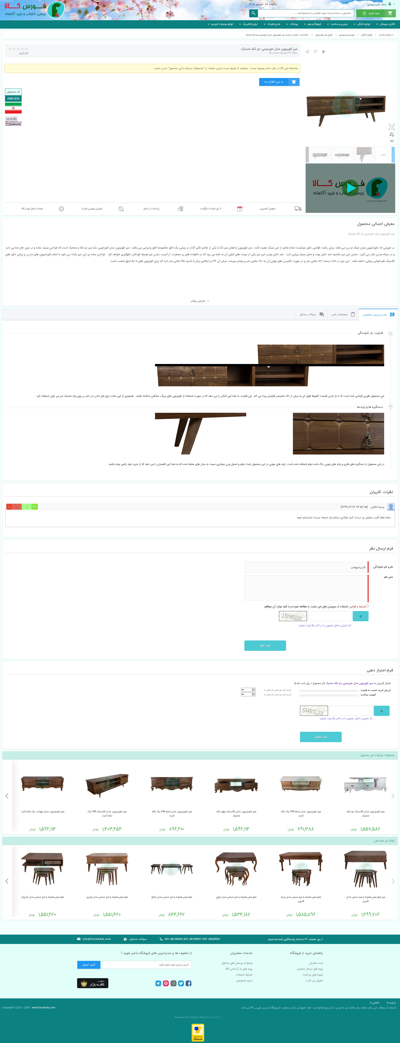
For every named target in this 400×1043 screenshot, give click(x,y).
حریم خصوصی (244, 980)
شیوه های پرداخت (312, 975)
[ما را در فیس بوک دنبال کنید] (189, 986)
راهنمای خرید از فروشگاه (306, 953)
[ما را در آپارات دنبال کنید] (166, 986)
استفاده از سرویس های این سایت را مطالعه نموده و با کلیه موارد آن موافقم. (315, 606)
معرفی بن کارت (314, 980)
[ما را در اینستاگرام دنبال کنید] (173, 985)
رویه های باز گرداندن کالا (239, 969)
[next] (7, 795)
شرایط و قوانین (357, 606)
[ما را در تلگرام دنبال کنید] (158, 986)
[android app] (92, 983)
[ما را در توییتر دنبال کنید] (181, 985)
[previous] (392, 795)
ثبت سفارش (316, 963)
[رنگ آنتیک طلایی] (342, 154)
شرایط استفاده (244, 975)
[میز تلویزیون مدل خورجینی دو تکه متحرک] (320, 154)
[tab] (197, 336)
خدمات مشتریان (241, 953)
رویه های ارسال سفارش (310, 969)
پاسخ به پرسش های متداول (236, 963)
